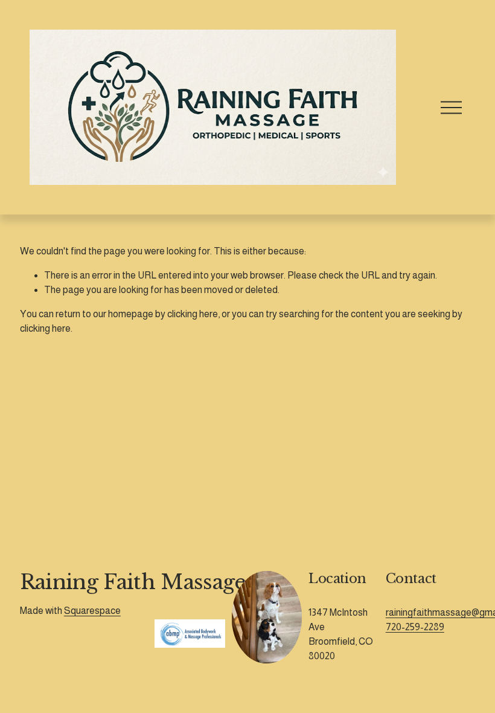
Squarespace (92, 610)
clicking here (192, 314)
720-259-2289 (415, 627)
